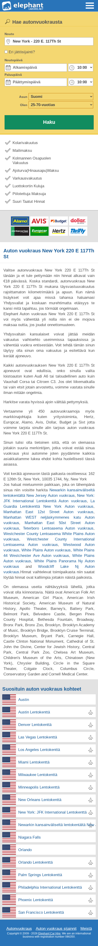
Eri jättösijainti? (22, 52)
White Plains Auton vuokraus (46, 550)
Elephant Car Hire (49, 933)
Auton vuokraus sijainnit (56, 928)
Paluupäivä (13, 74)
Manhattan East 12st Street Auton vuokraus (48, 512)
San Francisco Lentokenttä (41, 912)
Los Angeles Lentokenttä (39, 750)
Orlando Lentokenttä (35, 862)
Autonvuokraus (19, 928)
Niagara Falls (29, 837)
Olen (23, 105)
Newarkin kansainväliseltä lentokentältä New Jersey (57, 825)
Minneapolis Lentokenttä (38, 787)
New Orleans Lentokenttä (39, 800)
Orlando (25, 850)
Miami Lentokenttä (33, 762)
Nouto (9, 34)
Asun (23, 97)
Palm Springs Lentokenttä (40, 875)
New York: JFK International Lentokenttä (52, 812)
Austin (23, 699)
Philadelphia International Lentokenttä (50, 887)
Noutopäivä (14, 60)
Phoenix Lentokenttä (35, 900)
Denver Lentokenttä (35, 725)
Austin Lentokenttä (34, 712)
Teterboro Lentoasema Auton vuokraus (58, 528)
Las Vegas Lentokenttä (37, 737)
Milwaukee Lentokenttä (37, 775)
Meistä (86, 928)
